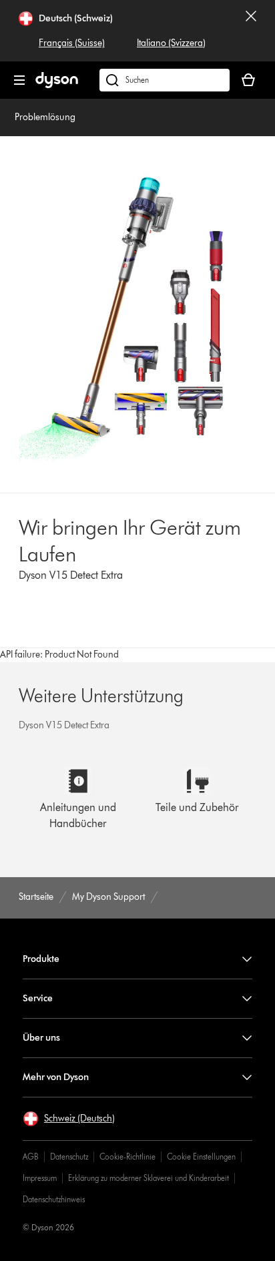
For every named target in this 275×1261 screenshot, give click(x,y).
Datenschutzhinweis (54, 1199)
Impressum (40, 1178)
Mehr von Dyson (56, 1077)
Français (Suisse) (72, 43)
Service (38, 998)
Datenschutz (69, 1157)
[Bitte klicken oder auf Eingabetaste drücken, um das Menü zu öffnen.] (19, 80)
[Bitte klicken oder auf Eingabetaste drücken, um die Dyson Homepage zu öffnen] (56, 85)
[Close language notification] (251, 31)
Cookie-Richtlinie (127, 1157)
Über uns (41, 1037)
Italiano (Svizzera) (171, 43)
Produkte (41, 959)
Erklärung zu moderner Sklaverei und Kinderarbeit (148, 1178)
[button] (69, 1118)
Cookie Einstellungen (201, 1157)
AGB (31, 1157)
